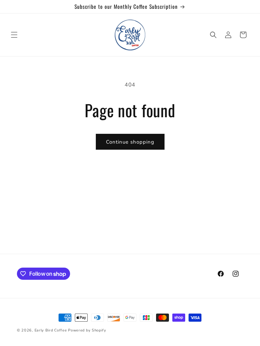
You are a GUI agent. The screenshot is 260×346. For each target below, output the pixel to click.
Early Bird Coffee (51, 330)
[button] (14, 34)
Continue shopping (130, 142)
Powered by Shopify (87, 330)
